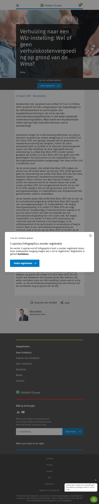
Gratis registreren (23, 263)
